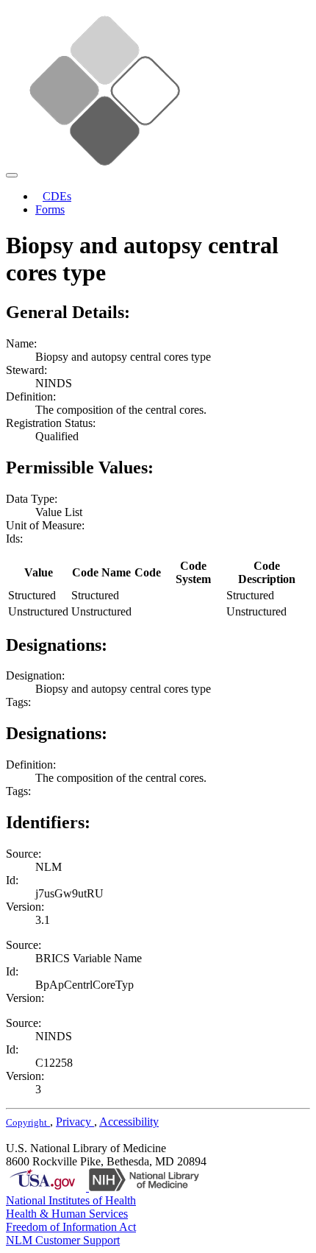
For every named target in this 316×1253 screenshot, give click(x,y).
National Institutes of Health (71, 1200)
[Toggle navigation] (12, 175)
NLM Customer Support (63, 1240)
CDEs (57, 196)
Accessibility (129, 1121)
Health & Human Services (67, 1213)
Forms (50, 209)
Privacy (75, 1121)
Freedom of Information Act (71, 1227)
